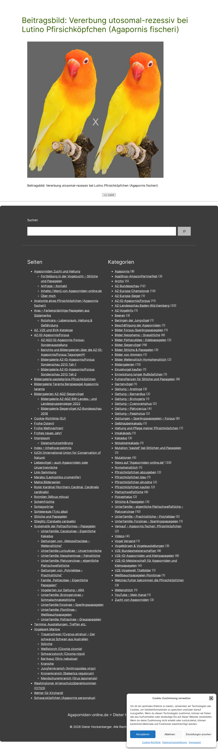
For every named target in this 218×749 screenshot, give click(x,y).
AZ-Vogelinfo (124, 310)
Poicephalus (123, 497)
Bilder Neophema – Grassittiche (137, 335)
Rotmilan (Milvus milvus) (51, 497)
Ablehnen (170, 734)
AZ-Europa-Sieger (128, 296)
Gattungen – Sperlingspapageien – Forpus (145, 418)
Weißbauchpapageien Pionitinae (138, 575)
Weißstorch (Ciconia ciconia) (61, 649)
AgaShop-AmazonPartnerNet (136, 276)
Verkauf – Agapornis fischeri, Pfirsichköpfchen (148, 526)
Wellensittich (124, 590)
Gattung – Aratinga (128, 389)
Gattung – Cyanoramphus (133, 403)
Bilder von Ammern (128, 354)
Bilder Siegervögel (128, 345)
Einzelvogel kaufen (128, 369)
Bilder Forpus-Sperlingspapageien (139, 330)
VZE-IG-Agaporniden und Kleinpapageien (144, 555)
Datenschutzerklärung (174, 742)
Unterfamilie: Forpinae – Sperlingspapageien (146, 521)
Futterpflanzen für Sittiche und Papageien (145, 379)
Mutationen (123, 457)
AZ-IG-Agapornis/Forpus (51, 335)
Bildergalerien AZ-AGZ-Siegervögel (59, 394)
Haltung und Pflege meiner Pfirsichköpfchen (146, 428)
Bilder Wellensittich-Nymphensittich (140, 359)
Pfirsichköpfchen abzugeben (135, 472)
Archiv (119, 281)
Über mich (48, 296)
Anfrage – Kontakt (54, 286)
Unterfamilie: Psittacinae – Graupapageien (71, 619)
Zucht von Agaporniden (132, 600)
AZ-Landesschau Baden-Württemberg (142, 305)
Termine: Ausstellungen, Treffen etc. (60, 624)
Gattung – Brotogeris (130, 399)
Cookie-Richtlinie (151, 742)
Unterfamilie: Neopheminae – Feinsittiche (70, 555)
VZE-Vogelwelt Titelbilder (133, 570)
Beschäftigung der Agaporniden (138, 325)
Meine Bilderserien (47, 482)
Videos (119, 536)
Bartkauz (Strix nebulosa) (59, 658)
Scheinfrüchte (44, 501)
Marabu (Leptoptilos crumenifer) (57, 477)
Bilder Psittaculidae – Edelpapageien (140, 340)
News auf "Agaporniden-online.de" (140, 462)
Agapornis (122, 271)
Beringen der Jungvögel (132, 320)
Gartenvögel (124, 384)
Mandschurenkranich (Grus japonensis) (69, 678)
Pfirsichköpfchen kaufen (132, 487)
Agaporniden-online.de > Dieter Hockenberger (109, 714)
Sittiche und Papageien (50, 516)
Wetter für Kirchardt (48, 693)
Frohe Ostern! (44, 423)
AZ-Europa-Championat (132, 291)
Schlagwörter (44, 506)
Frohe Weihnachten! (48, 428)
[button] (211, 698)
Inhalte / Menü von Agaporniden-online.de (71, 291)
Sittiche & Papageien (129, 501)
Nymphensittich (126, 467)
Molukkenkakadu (127, 443)
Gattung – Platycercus (130, 408)
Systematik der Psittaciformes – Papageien (65, 526)
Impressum (195, 742)
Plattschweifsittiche (129, 492)
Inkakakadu (123, 433)
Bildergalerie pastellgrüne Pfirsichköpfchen (65, 379)
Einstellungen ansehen (198, 734)
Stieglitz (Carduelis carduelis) (55, 521)
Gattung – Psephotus (130, 413)
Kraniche (47, 663)
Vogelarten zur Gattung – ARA (62, 590)
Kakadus (121, 438)
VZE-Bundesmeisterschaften (135, 551)
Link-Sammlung (45, 472)
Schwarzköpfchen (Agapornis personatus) (64, 698)
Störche (46, 644)
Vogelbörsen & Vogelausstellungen (139, 546)
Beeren (120, 315)
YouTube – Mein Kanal (130, 595)
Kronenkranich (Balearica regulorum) (67, 673)
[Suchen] (184, 231)
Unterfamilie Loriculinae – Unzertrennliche (71, 551)
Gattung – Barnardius (130, 394)
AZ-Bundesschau (127, 286)
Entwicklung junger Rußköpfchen (139, 374)
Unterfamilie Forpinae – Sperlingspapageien (72, 604)
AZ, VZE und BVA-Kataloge (53, 330)
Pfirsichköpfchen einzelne (133, 482)
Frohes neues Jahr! (48, 433)
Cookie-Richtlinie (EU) (50, 418)
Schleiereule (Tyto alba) (51, 511)
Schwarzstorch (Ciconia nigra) (63, 654)
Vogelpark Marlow (47, 629)
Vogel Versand (125, 541)
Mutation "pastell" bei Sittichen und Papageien (148, 448)
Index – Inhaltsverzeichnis (52, 448)
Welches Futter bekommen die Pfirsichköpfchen (149, 580)
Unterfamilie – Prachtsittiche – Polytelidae (145, 516)
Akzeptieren (142, 734)
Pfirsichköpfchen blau (130, 477)
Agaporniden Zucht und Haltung (57, 271)
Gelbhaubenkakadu (128, 423)
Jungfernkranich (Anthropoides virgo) (68, 668)
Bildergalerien (124, 364)
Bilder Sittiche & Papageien (134, 350)
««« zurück (109, 195)
